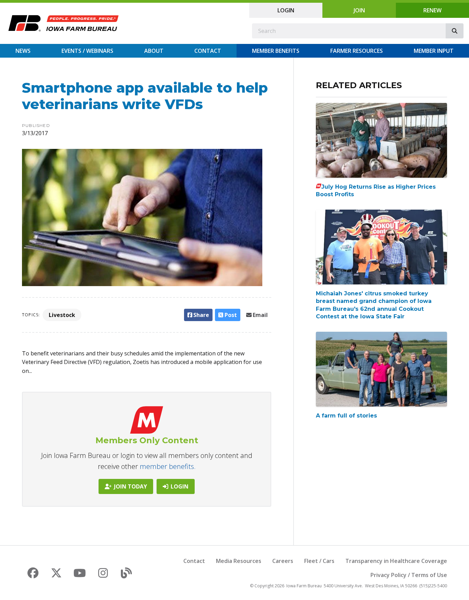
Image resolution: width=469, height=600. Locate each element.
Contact (207, 51)
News (23, 51)
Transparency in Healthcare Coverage (396, 561)
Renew (432, 10)
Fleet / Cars (319, 561)
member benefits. (168, 466)
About (153, 51)
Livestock (62, 315)
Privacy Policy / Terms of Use (408, 575)
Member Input (434, 51)
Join (359, 10)
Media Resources (238, 561)
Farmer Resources (356, 51)
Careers (282, 561)
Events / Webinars (87, 51)
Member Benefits (275, 51)
